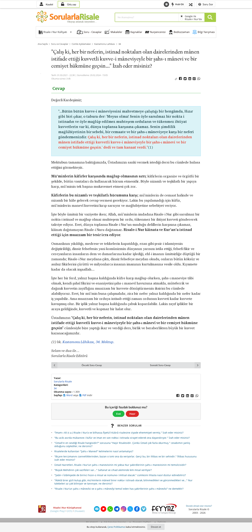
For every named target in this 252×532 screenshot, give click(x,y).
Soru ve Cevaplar (59, 44)
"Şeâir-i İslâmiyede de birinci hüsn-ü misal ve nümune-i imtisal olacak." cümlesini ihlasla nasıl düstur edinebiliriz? (120, 475)
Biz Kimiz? (92, 522)
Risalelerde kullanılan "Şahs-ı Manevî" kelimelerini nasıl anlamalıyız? (93, 451)
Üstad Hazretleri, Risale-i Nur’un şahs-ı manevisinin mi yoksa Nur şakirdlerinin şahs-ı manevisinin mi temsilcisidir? (120, 464)
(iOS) (69, 511)
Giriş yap (71, 4)
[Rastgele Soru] (191, 4)
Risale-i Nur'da (193, 19)
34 (119, 44)
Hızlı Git (179, 4)
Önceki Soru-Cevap (92, 365)
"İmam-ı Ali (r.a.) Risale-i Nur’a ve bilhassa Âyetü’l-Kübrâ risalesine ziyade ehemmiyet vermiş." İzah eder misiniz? (118, 432)
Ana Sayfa (43, 44)
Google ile (190, 16)
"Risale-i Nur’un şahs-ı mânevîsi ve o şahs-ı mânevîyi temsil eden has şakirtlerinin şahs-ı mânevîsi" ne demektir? (118, 488)
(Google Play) (57, 511)
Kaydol (49, 4)
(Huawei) (80, 511)
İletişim (162, 522)
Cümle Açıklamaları (81, 44)
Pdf (84, 395)
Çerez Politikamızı (116, 526)
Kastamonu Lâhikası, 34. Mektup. (88, 342)
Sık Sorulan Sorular (115, 522)
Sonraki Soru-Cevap (160, 365)
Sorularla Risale (63, 381)
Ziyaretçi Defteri (142, 522)
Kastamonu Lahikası (104, 44)
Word (69, 395)
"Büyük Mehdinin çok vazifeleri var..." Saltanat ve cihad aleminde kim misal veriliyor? (103, 470)
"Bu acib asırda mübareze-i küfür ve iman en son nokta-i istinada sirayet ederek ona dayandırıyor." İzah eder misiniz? (122, 437)
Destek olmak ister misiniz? (199, 505)
